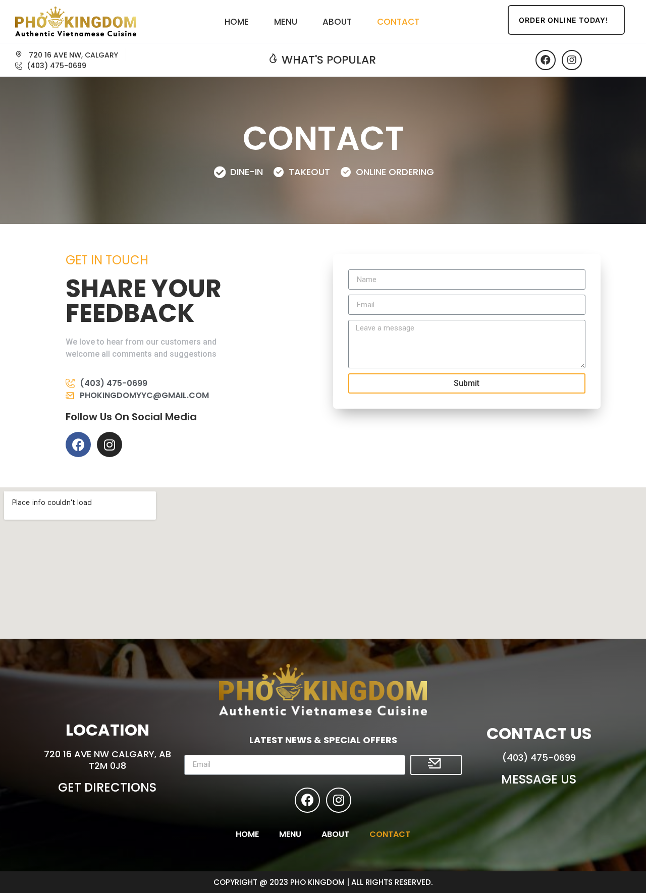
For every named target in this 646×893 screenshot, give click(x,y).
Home (237, 22)
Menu (285, 22)
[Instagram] (572, 60)
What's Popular (327, 60)
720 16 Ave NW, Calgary (72, 55)
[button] (566, 20)
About (337, 22)
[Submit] (436, 765)
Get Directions (107, 787)
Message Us (538, 779)
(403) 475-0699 (539, 757)
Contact (398, 22)
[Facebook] (545, 60)
